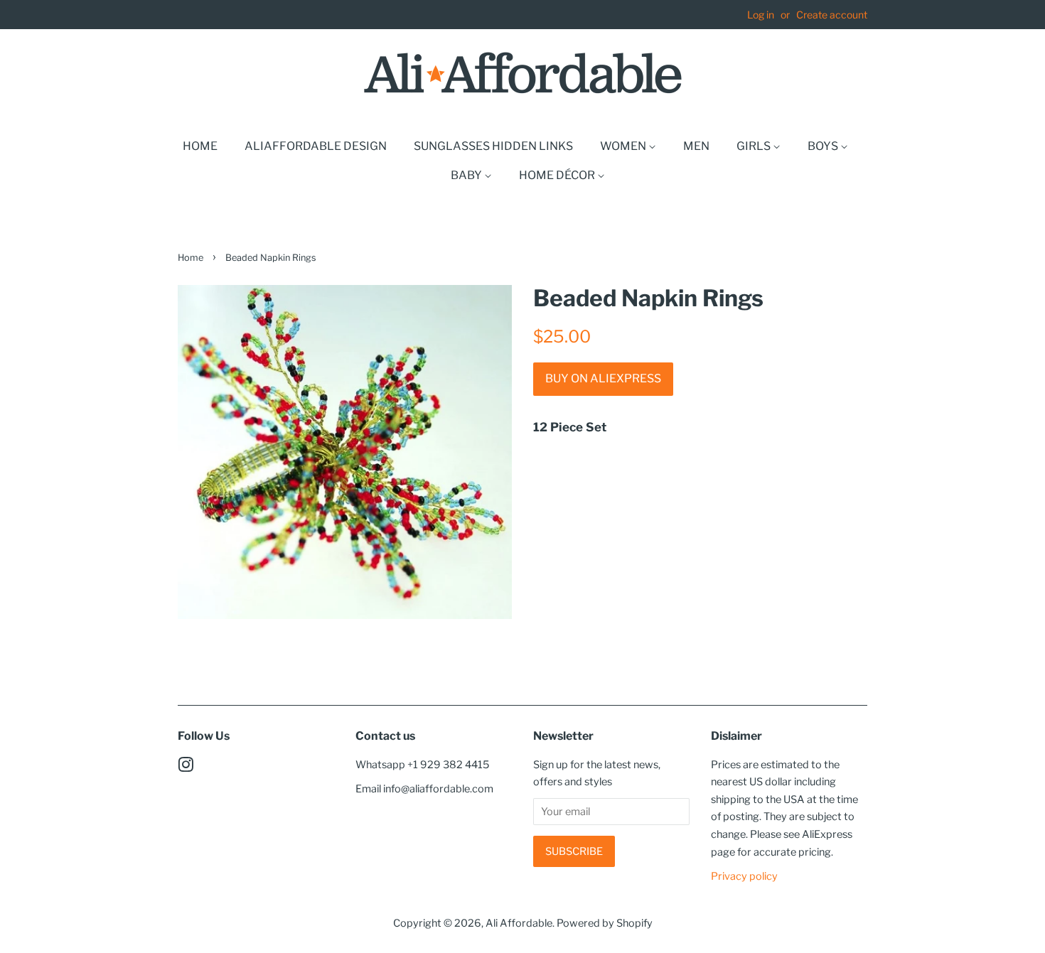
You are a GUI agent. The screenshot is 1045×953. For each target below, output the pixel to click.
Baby (467, 175)
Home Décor (558, 175)
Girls (754, 146)
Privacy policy (744, 876)
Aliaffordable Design (316, 146)
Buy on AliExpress (603, 378)
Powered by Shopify (605, 923)
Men (696, 146)
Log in (760, 15)
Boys (824, 146)
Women (624, 146)
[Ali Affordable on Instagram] (185, 767)
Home (200, 146)
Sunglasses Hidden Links (493, 146)
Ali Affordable (519, 923)
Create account (831, 15)
